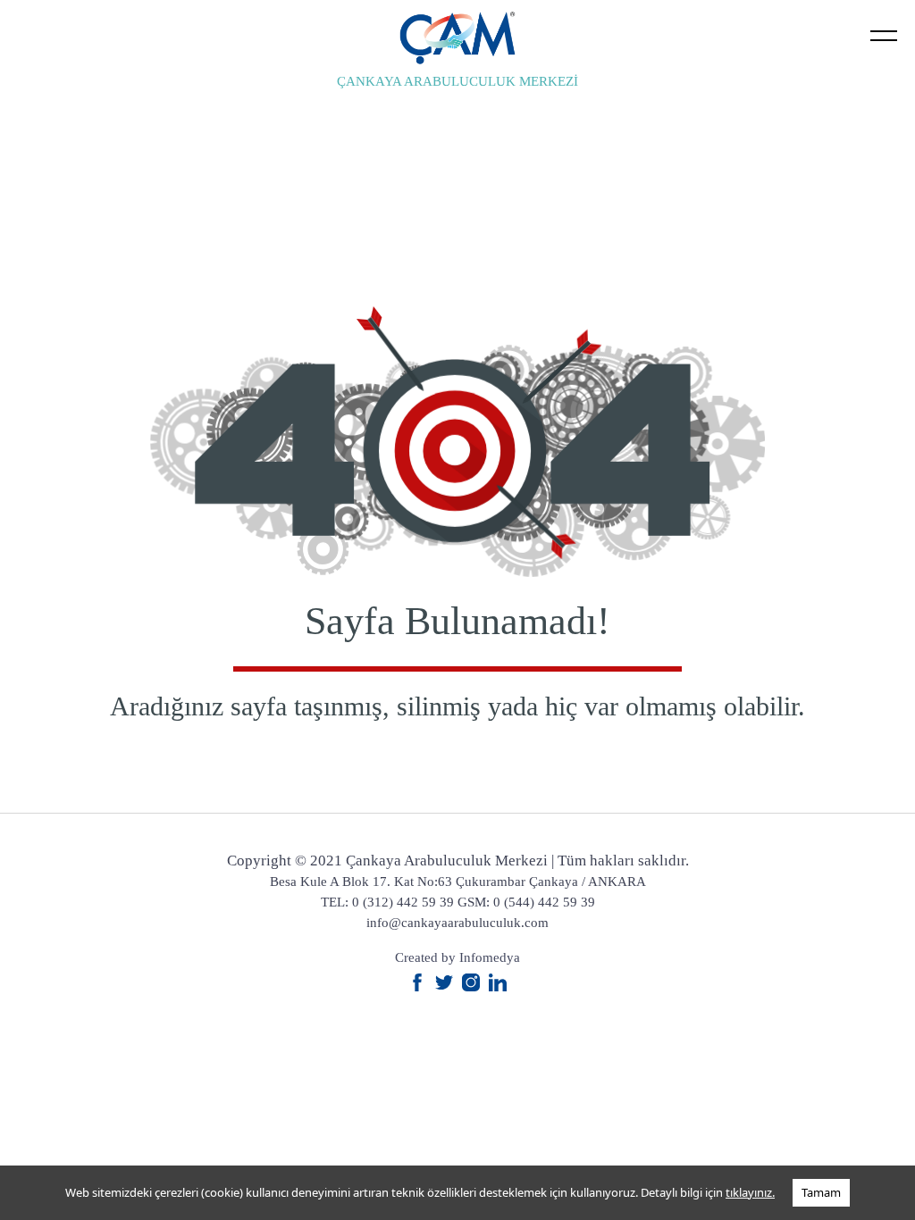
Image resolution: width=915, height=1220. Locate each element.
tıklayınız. (750, 1192)
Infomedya (489, 957)
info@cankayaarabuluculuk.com (457, 922)
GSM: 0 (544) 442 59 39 (526, 902)
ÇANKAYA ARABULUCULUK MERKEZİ (457, 81)
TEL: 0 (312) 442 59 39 (387, 902)
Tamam (821, 1192)
